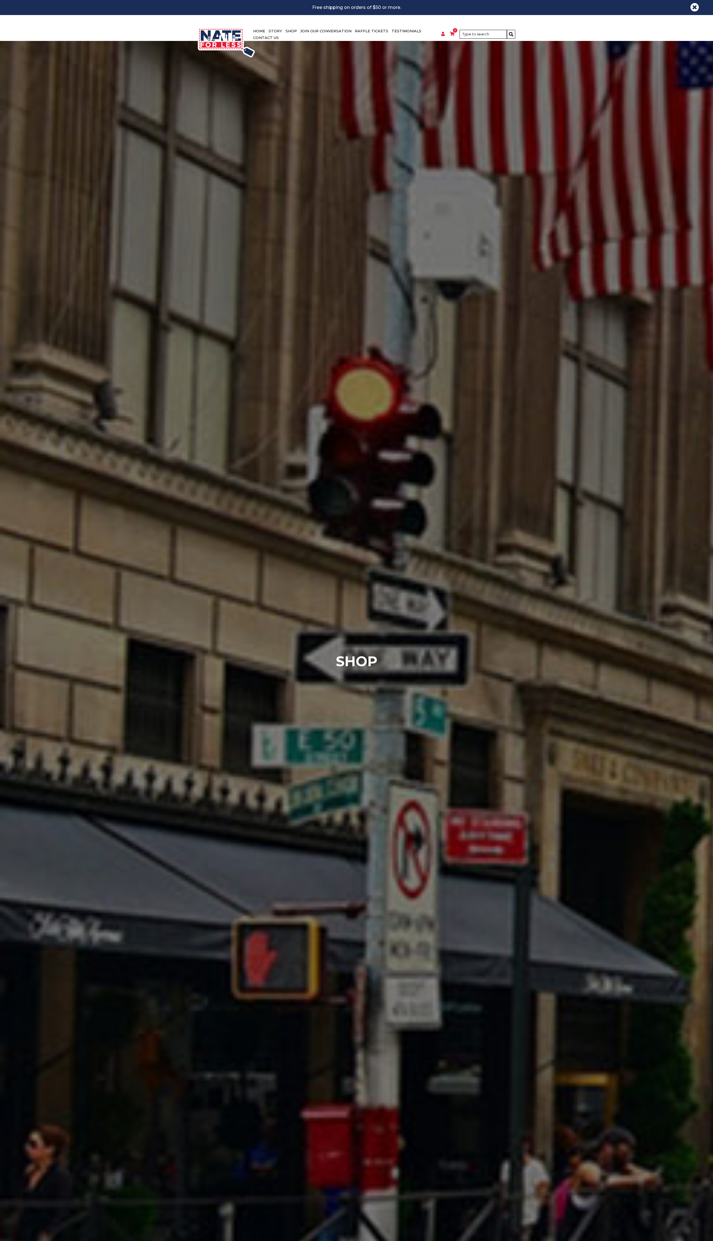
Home (259, 31)
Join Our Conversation (325, 31)
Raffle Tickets (371, 31)
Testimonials (406, 31)
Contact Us (266, 37)
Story (275, 31)
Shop (291, 31)
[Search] (511, 34)
